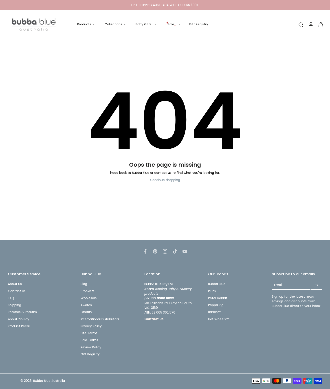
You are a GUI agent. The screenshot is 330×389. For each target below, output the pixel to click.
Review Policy (91, 347)
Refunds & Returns (22, 312)
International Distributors (100, 319)
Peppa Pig (215, 305)
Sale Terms (89, 340)
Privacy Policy (91, 326)
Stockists (88, 291)
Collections (113, 24)
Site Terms (89, 333)
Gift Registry (198, 24)
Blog (84, 284)
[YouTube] (185, 251)
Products (84, 24)
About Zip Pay (18, 319)
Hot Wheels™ (218, 319)
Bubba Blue (216, 284)
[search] (301, 24)
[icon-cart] (321, 24)
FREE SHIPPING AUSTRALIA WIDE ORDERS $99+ (165, 5)
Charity (86, 312)
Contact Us (17, 291)
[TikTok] (175, 251)
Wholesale (89, 298)
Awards (86, 305)
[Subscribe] (316, 285)
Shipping (14, 305)
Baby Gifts (144, 24)
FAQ (11, 298)
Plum (212, 291)
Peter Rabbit (217, 298)
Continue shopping (165, 180)
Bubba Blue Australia (49, 381)
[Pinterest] (155, 251)
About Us (15, 284)
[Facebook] (145, 251)
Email (278, 285)
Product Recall (19, 326)
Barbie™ (214, 312)
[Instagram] (165, 251)
